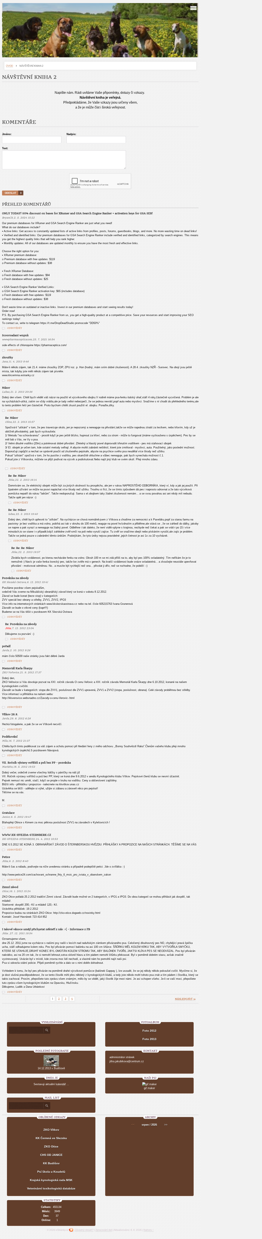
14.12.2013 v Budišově (51, 1068)
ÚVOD (9, 65)
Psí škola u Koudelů (51, 1171)
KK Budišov (51, 1163)
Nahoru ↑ (148, 1230)
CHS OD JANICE (51, 1155)
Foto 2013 (149, 1039)
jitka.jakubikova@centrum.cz (127, 1061)
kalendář (61, 1084)
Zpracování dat (103, 1230)
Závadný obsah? (84, 1230)
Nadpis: (71, 134)
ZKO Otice (51, 1146)
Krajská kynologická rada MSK (51, 1180)
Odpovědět (14, 328)
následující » (185, 999)
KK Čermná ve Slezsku (51, 1138)
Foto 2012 (149, 1030)
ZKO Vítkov (51, 1129)
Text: (5, 148)
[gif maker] (149, 1084)
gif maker (149, 1088)
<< (133, 1124)
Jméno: (6, 134)
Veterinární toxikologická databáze (51, 1188)
